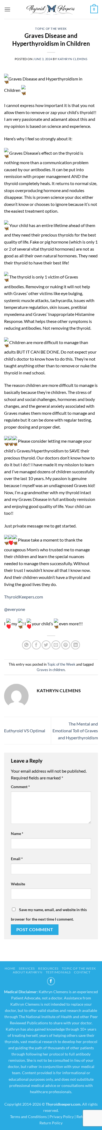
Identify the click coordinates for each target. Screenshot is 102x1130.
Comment (20, 786)
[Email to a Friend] (55, 644)
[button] (7, 9)
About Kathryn (27, 972)
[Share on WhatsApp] (26, 644)
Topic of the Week (51, 28)
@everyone (14, 609)
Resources (48, 968)
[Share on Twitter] (46, 644)
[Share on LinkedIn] (75, 644)
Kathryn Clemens (72, 59)
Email (17, 858)
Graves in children (51, 670)
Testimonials (58, 972)
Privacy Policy (62, 1116)
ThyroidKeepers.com (23, 596)
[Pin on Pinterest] (65, 644)
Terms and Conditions (28, 1116)
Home (10, 968)
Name (17, 833)
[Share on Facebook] (36, 644)
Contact (82, 972)
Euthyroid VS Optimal (24, 730)
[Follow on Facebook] (51, 981)
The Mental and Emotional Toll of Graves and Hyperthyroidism (75, 730)
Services (27, 968)
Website (18, 884)
